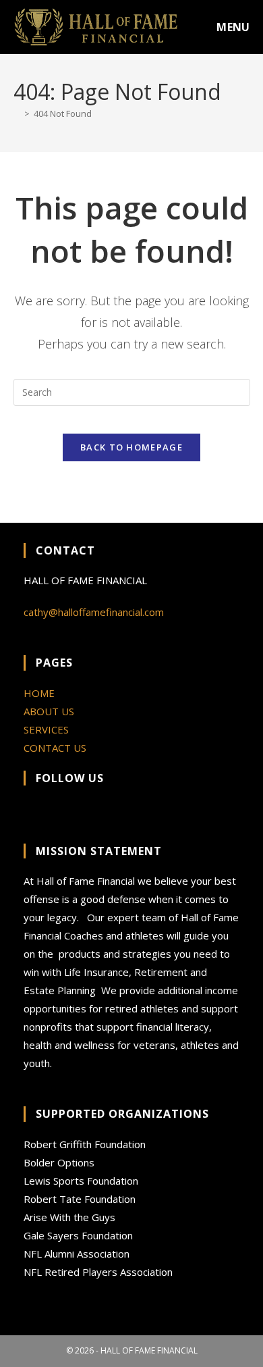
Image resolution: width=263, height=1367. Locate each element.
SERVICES (46, 729)
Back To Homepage (131, 447)
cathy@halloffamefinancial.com (94, 612)
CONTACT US (55, 747)
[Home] (16, 113)
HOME (39, 693)
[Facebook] (33, 811)
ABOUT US (49, 711)
